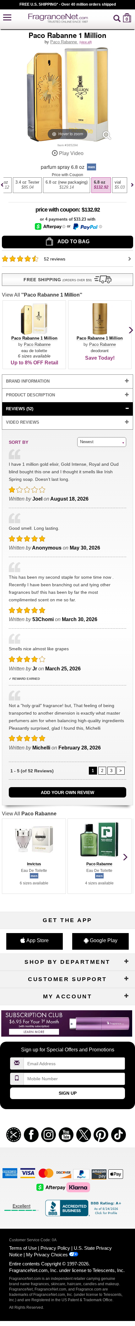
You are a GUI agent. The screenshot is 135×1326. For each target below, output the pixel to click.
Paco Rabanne (64, 42)
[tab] (67, 381)
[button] (7, 17)
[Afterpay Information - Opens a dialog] (50, 226)
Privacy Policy (55, 1248)
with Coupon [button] (56, 210)
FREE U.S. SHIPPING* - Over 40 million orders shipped (67, 4)
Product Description (30, 395)
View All (42, 295)
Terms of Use (23, 1248)
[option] (27, 185)
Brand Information (28, 381)
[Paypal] (81, 1174)
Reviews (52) (19, 408)
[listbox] (66, 188)
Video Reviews (22, 422)
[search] (117, 17)
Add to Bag (73, 241)
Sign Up (68, 1093)
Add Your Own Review (67, 792)
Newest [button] (87, 441)
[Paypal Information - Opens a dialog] (87, 226)
